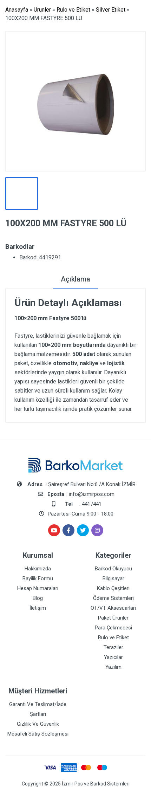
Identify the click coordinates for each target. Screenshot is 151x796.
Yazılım (113, 667)
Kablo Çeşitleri (113, 588)
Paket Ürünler (113, 618)
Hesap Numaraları (37, 588)
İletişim (37, 608)
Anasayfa (16, 9)
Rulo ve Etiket (73, 9)
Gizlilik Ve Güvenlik (38, 724)
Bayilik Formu (37, 578)
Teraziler (113, 647)
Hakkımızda (38, 568)
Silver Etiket (110, 9)
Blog (38, 598)
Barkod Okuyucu (113, 568)
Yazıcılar (113, 657)
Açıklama (75, 279)
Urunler (42, 9)
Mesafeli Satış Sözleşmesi (37, 734)
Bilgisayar (113, 578)
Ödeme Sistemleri (113, 598)
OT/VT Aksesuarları (113, 608)
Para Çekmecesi (113, 627)
